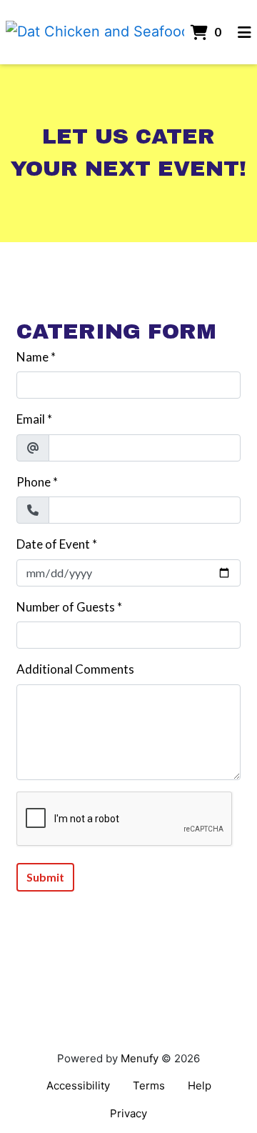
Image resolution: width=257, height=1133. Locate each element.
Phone (33, 481)
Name (32, 356)
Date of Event (53, 543)
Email (30, 418)
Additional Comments (75, 669)
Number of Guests (65, 606)
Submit (45, 877)
